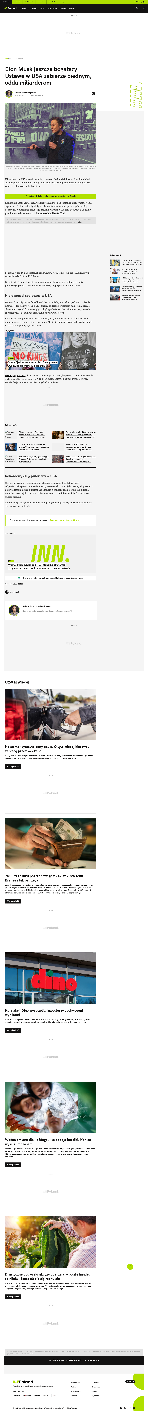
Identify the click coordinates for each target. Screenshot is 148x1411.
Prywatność (95, 1395)
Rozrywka (63, 2)
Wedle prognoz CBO (15, 375)
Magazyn (72, 8)
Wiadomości (25, 8)
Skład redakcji (76, 1391)
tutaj (79, 222)
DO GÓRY (129, 1381)
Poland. (6, 2)
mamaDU (41, 2)
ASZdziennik (29, 2)
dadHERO (52, 2)
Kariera (73, 1387)
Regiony (34, 8)
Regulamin (95, 1391)
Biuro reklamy (76, 1382)
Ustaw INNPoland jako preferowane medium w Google (52, 196)
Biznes (42, 8)
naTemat (17, 2)
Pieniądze (63, 8)
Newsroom (95, 1387)
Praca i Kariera (52, 8)
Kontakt (74, 1395)
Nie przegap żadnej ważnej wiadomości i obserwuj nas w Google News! (52, 578)
